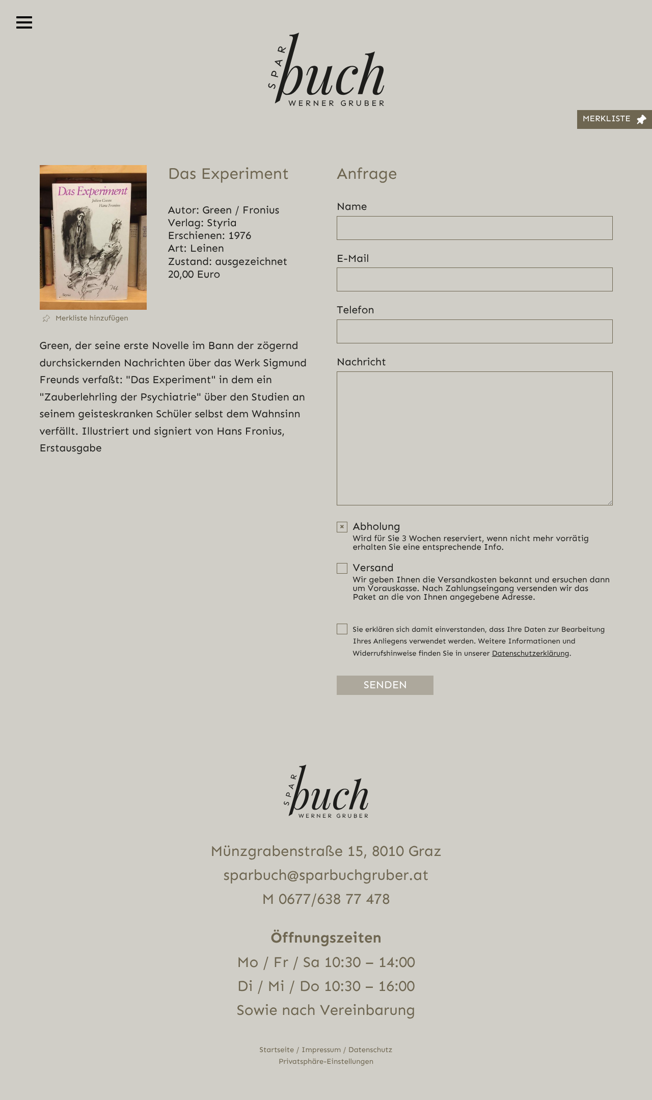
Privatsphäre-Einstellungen (326, 1061)
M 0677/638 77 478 (326, 899)
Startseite (277, 1049)
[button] (93, 318)
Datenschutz (370, 1049)
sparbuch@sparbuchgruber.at (326, 875)
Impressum (321, 1049)
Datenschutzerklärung (530, 653)
